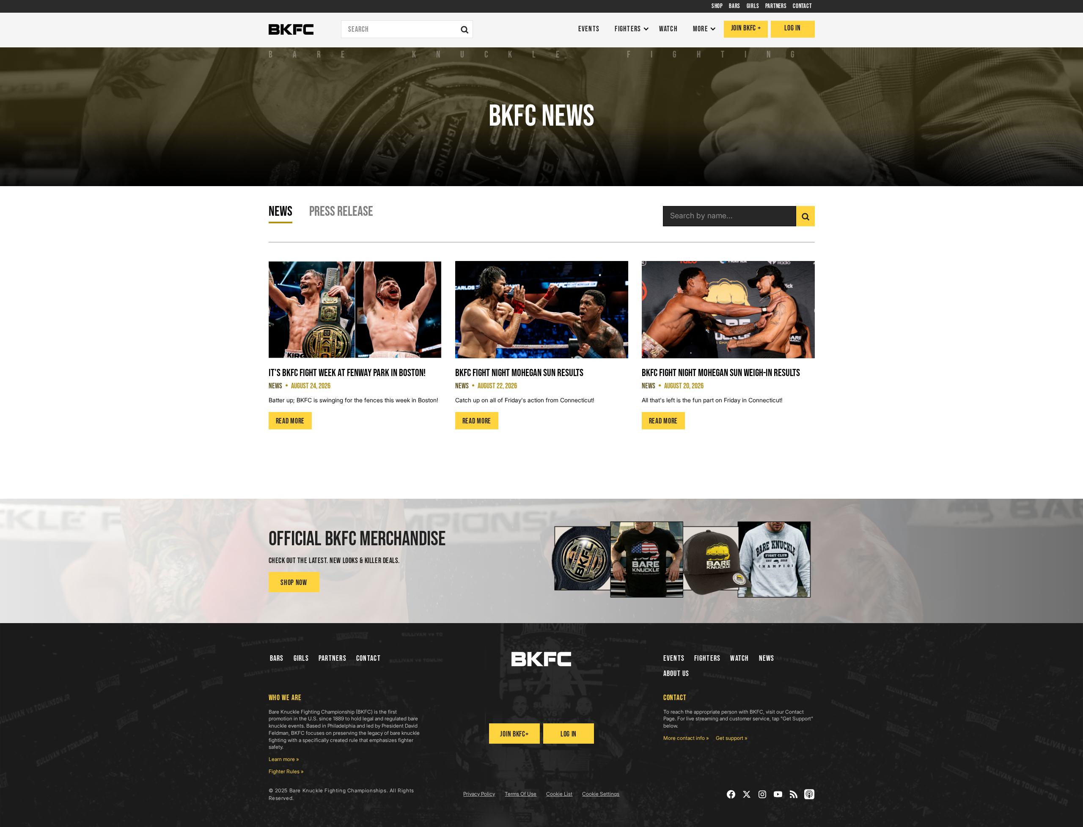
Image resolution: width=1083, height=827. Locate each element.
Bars (277, 658)
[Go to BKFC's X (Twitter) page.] (747, 794)
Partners (332, 658)
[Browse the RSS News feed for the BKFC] (794, 794)
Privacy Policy (479, 794)
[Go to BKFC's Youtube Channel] (778, 794)
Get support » (732, 738)
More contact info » (686, 738)
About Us (676, 673)
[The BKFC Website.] (541, 659)
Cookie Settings (600, 794)
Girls (301, 658)
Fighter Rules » (286, 771)
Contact (368, 658)
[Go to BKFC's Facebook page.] (731, 794)
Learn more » (284, 759)
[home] (291, 29)
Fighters (707, 658)
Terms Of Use (520, 794)
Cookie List (559, 794)
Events (674, 658)
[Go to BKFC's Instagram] (762, 794)
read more (290, 421)
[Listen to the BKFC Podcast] (809, 794)
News (767, 658)
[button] (629, 29)
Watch (739, 658)
